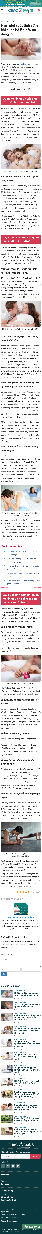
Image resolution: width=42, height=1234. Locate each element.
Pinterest (19, 944)
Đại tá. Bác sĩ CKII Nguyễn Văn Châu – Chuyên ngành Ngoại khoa (20, 1211)
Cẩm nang (5, 1184)
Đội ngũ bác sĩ (6, 1194)
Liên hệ (3, 1203)
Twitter (26, 944)
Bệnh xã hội (5, 1178)
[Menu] (2, 10)
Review (4, 1181)
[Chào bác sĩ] (20, 10)
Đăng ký (35, 1156)
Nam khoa (5, 1175)
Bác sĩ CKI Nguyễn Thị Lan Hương (13, 1215)
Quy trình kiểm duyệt (8, 1200)
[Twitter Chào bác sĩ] (13, 1166)
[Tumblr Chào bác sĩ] (18, 1166)
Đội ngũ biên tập (7, 1197)
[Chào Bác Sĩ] (21, 3)
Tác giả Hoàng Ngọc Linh (10, 1221)
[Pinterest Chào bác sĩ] (8, 1166)
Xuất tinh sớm (8, 22)
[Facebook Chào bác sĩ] (3, 1166)
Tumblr (36, 944)
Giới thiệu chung (7, 1191)
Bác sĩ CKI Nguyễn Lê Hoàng (11, 1218)
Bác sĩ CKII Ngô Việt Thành (21, 917)
